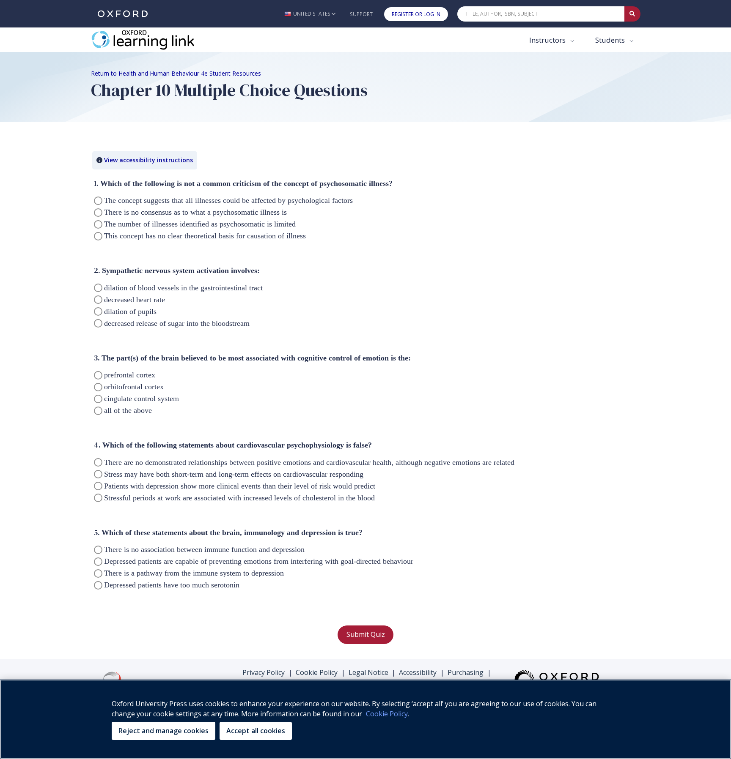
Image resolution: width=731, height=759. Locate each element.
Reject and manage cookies (163, 730)
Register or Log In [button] (416, 14)
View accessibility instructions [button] (148, 160)
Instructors (548, 40)
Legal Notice (368, 672)
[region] (365, 719)
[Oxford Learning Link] (154, 39)
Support (361, 14)
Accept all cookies (255, 730)
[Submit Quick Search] (632, 14)
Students (611, 40)
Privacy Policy (263, 672)
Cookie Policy (317, 672)
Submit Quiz (365, 634)
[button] (310, 13)
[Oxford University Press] (122, 13)
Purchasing (466, 672)
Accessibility (418, 672)
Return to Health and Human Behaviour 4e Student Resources (176, 73)
